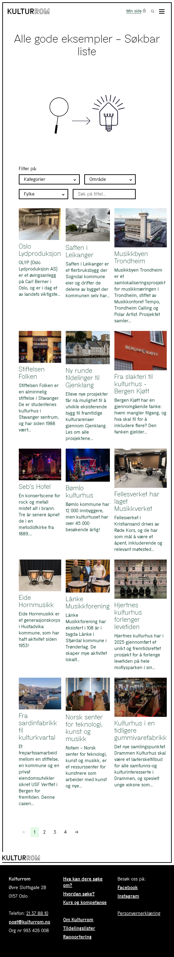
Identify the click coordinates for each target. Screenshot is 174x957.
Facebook (128, 887)
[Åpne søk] (152, 11)
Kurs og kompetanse (85, 902)
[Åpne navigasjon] (161, 11)
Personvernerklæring (139, 913)
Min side (134, 11)
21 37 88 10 (37, 913)
